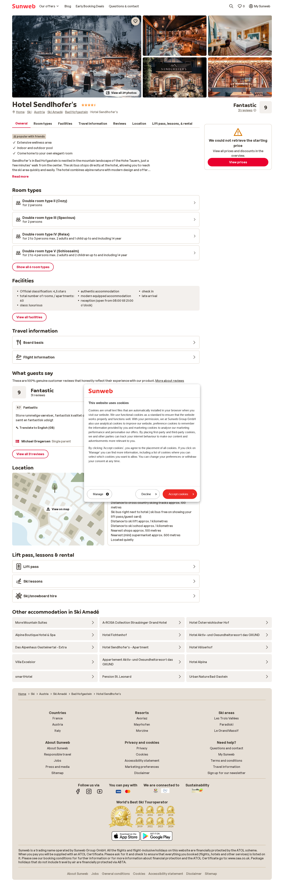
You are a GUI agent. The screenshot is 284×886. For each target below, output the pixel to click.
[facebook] (78, 793)
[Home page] (23, 6)
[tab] (21, 123)
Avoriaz (141, 718)
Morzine (142, 731)
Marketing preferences (142, 767)
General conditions (116, 874)
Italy (57, 731)
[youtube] (100, 793)
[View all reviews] (252, 107)
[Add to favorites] (135, 21)
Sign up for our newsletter (226, 773)
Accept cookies (178, 494)
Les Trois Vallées (226, 718)
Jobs (57, 760)
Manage (98, 494)
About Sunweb (57, 748)
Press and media (58, 767)
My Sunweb (226, 754)
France (58, 718)
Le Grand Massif (226, 731)
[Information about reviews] (255, 110)
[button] (76, 56)
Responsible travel (57, 754)
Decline (146, 494)
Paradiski (226, 724)
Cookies (142, 754)
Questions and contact (226, 748)
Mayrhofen (142, 724)
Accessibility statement (142, 760)
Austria (57, 724)
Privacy (142, 748)
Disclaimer (142, 773)
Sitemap (57, 773)
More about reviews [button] (169, 381)
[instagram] (89, 793)
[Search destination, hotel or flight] (231, 6)
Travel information (226, 767)
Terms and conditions (226, 760)
